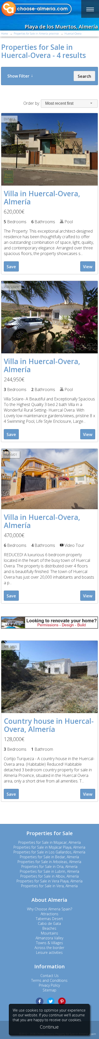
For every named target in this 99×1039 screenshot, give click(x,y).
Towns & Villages (49, 942)
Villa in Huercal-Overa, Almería (42, 197)
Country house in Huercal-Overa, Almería (49, 725)
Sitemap (49, 990)
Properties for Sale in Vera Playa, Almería (49, 881)
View (87, 266)
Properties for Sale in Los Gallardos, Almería (49, 852)
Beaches (49, 928)
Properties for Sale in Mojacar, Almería (49, 842)
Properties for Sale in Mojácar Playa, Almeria (49, 847)
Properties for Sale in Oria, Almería (49, 866)
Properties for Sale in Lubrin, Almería (49, 871)
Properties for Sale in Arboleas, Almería (49, 861)
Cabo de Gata (49, 923)
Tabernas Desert (49, 918)
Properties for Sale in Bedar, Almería (49, 856)
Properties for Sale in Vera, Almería (49, 885)
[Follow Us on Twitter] (51, 1001)
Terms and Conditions (49, 980)
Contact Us (49, 975)
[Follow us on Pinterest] (62, 1001)
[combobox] (69, 103)
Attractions (49, 913)
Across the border (49, 947)
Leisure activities (49, 952)
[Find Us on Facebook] (39, 1001)
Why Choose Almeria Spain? (49, 909)
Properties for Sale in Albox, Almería (49, 876)
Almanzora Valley (49, 938)
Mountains (49, 933)
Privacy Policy (49, 985)
